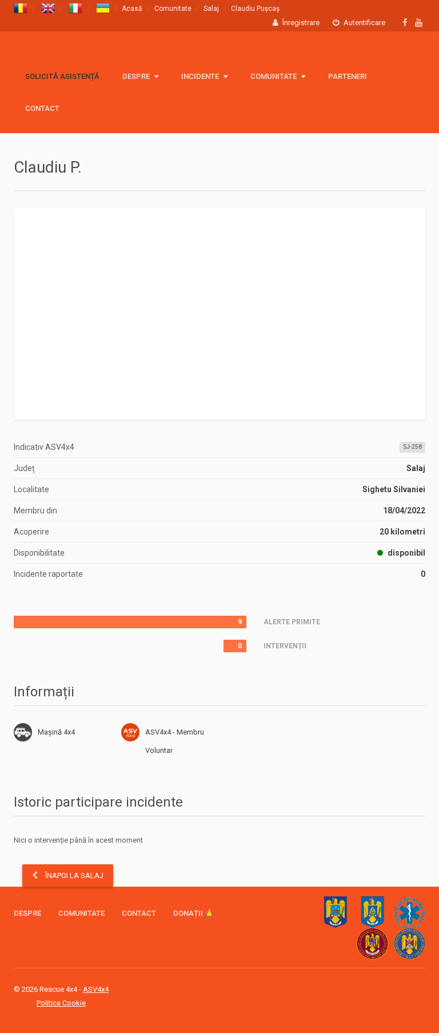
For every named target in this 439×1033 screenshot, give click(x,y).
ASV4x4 (130, 732)
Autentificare (363, 22)
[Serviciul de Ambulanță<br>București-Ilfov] (409, 912)
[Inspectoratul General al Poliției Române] (335, 912)
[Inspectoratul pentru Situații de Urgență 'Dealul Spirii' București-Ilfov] (372, 943)
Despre (136, 76)
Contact (42, 108)
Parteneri (347, 76)
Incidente (201, 76)
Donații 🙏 (193, 913)
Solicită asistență (62, 76)
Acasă (132, 9)
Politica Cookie (61, 1003)
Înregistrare (300, 22)
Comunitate (172, 9)
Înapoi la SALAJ (73, 875)
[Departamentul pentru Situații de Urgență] (409, 943)
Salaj (211, 9)
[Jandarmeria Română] (372, 912)
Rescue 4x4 (69, 55)
